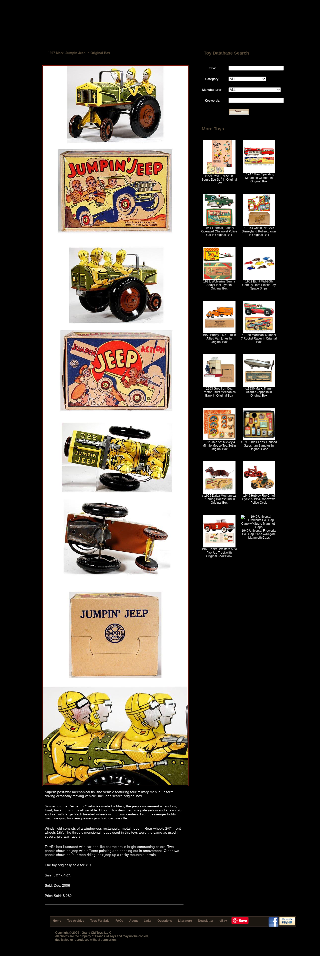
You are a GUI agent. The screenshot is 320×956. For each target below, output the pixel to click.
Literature (185, 920)
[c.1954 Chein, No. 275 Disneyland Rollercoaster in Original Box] (259, 225)
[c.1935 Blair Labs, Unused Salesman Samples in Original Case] (259, 439)
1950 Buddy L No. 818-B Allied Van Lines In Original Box (219, 338)
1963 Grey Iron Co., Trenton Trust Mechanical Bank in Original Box (219, 392)
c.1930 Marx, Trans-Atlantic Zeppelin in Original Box (259, 392)
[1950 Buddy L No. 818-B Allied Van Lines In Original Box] (219, 332)
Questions (165, 920)
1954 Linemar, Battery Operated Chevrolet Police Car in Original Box (219, 231)
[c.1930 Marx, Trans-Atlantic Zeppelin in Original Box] (259, 386)
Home (57, 920)
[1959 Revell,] (219, 173)
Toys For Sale (100, 920)
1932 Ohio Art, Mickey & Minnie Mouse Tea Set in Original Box (219, 445)
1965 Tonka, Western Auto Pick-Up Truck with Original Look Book (219, 552)
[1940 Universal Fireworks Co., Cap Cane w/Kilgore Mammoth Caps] (259, 527)
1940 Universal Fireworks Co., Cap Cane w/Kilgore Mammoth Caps (259, 534)
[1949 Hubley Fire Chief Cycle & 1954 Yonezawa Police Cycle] (259, 493)
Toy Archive (75, 920)
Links (148, 920)
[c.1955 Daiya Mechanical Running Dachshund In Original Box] (219, 493)
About (133, 920)
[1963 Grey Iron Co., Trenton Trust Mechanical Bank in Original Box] (219, 386)
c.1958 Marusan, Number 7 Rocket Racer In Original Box (259, 338)
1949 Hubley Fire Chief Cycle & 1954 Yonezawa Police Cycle (259, 499)
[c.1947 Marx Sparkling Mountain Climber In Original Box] (259, 171)
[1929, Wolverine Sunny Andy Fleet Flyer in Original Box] (219, 278)
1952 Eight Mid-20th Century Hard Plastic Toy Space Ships (259, 285)
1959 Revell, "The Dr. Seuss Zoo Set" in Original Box (219, 179)
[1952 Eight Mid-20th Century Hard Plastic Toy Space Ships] (259, 278)
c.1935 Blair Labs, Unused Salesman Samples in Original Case (259, 445)
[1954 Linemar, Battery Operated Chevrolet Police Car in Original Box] (219, 225)
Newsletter (206, 920)
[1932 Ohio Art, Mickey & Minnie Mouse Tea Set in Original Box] (219, 439)
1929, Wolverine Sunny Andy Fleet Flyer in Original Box (219, 285)
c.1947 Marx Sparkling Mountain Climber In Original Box (259, 178)
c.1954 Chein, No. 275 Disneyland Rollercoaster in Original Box (259, 231)
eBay (223, 920)
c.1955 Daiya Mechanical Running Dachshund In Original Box (219, 499)
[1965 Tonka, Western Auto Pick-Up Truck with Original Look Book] (219, 546)
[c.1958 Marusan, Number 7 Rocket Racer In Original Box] (259, 332)
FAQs (119, 920)
